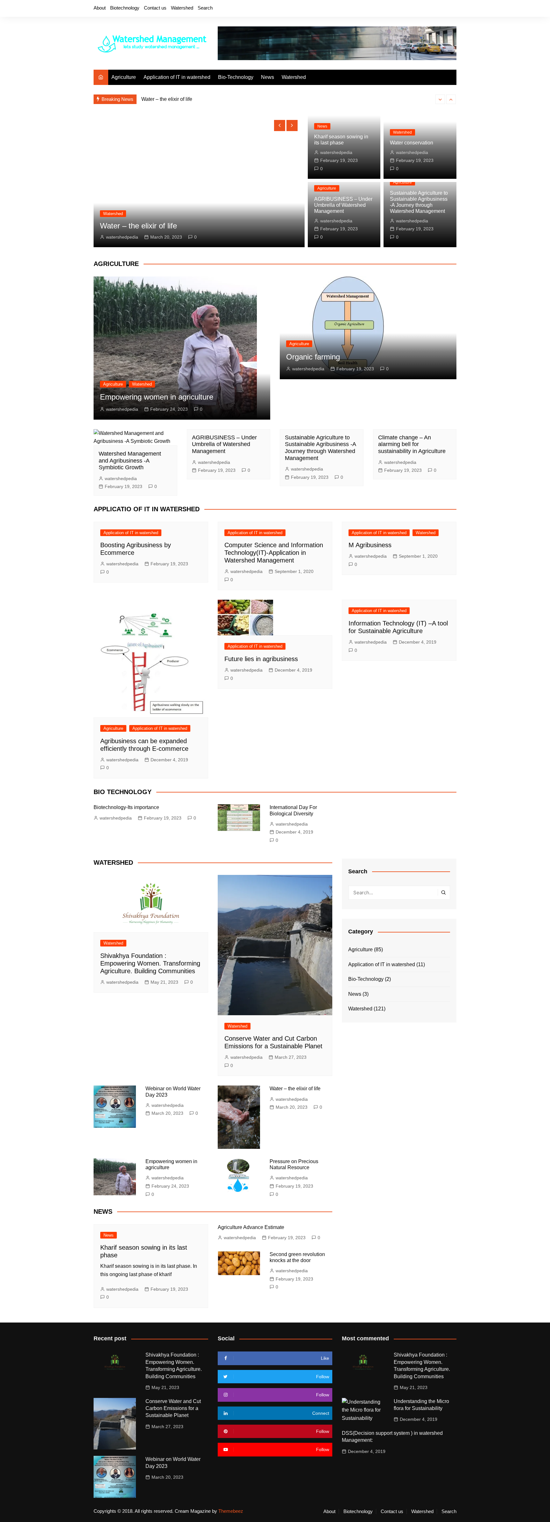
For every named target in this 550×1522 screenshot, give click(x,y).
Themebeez (230, 1511)
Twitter (419, 9)
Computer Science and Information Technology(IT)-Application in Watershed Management (273, 552)
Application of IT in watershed (177, 77)
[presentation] (440, 99)
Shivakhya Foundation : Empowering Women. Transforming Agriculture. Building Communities (150, 963)
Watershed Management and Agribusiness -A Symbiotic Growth (130, 460)
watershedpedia (122, 237)
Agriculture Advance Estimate (251, 1227)
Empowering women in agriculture (156, 397)
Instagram (430, 9)
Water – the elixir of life (166, 99)
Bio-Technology (235, 77)
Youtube (441, 9)
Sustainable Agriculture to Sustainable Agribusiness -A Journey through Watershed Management (320, 447)
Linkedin (451, 9)
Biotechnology (124, 7)
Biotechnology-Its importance (126, 807)
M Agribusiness (370, 544)
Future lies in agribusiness (261, 658)
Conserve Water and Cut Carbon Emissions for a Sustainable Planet (173, 1408)
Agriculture (123, 77)
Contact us (155, 7)
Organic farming (313, 357)
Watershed (182, 7)
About (100, 7)
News (267, 77)
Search (205, 7)
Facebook (408, 9)
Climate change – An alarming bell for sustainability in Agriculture (412, 444)
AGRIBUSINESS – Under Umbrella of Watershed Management (343, 205)
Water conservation (411, 142)
